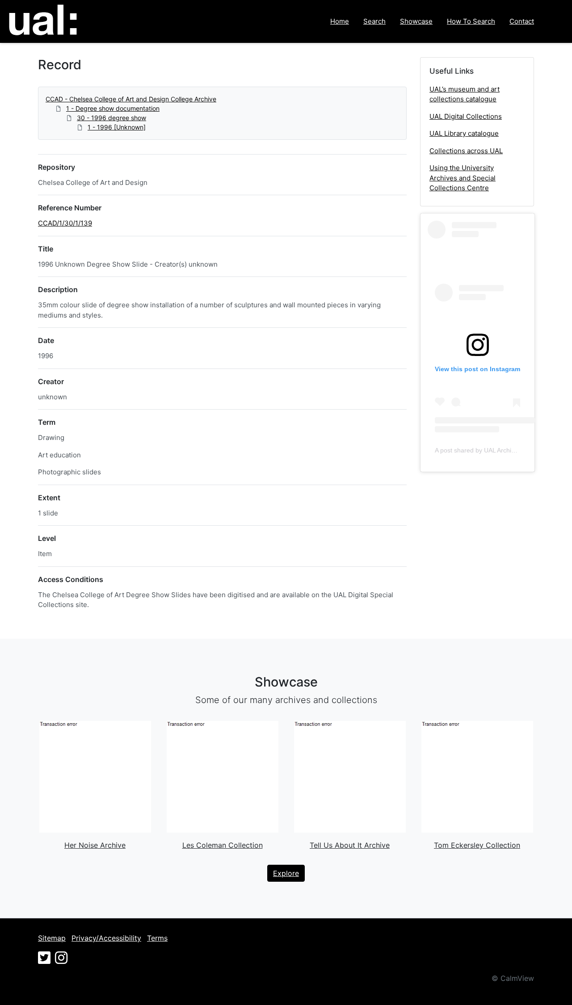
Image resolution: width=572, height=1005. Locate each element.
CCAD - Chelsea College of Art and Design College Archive (131, 99)
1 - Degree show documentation (113, 108)
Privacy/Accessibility (106, 938)
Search (374, 21)
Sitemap (52, 938)
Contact (521, 21)
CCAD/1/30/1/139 (65, 223)
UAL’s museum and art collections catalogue (464, 94)
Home (339, 21)
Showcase (416, 21)
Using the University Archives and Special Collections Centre (462, 177)
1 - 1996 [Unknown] (117, 127)
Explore (286, 873)
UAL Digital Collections (465, 116)
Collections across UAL (466, 151)
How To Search (471, 21)
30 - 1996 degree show (111, 117)
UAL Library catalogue (464, 133)
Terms (157, 938)
